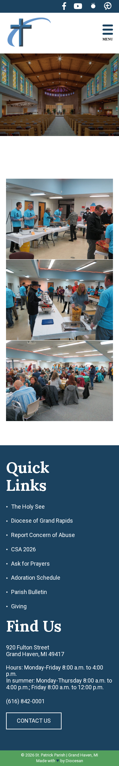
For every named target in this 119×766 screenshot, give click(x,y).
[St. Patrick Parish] (34, 33)
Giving (19, 606)
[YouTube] (78, 6)
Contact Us (34, 720)
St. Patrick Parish (50, 755)
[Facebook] (64, 6)
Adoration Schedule (35, 578)
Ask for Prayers (30, 564)
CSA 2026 (23, 549)
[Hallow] (93, 6)
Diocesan (74, 760)
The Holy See (28, 507)
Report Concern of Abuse (43, 535)
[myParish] (107, 6)
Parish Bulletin (29, 592)
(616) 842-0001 (25, 701)
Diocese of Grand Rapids (42, 521)
